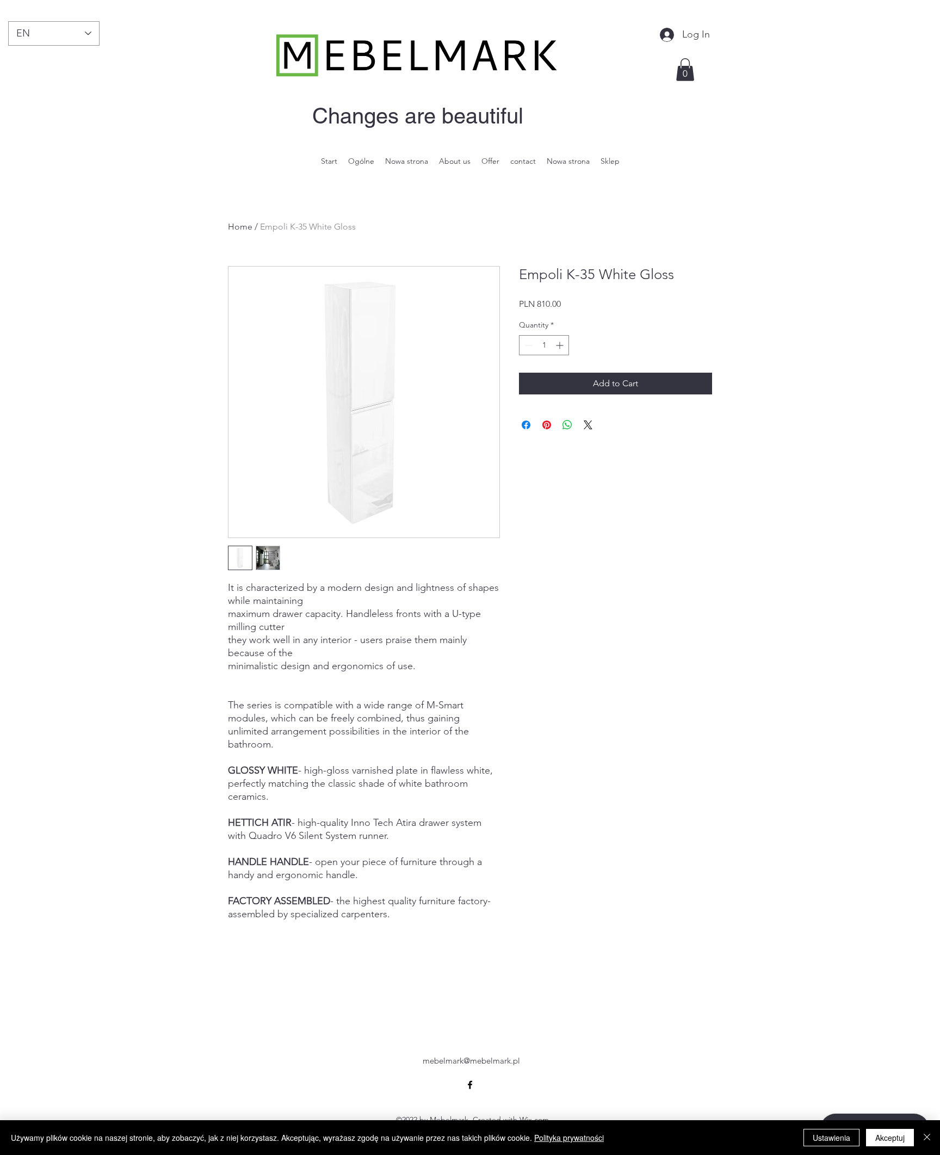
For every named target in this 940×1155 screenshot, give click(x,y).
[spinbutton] (544, 345)
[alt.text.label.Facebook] (470, 1084)
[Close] (926, 1137)
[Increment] (560, 345)
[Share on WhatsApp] (567, 424)
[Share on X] (588, 424)
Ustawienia (831, 1137)
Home (240, 226)
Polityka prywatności (569, 1137)
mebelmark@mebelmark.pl (471, 1060)
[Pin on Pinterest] (546, 424)
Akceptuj (890, 1137)
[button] (685, 69)
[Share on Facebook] (526, 424)
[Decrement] (527, 345)
